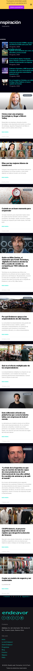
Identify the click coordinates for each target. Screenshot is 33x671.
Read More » (5, 132)
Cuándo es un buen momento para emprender (16, 209)
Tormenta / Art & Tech (23, 665)
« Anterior (6, 596)
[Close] (31, 4)
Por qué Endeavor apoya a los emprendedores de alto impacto (15, 318)
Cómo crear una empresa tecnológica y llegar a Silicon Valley (14, 116)
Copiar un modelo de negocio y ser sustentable (16, 579)
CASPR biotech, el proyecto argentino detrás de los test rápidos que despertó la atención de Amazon (16, 532)
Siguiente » (26, 596)
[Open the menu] (4, 49)
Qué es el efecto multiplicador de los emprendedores (16, 367)
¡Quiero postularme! (16, 7)
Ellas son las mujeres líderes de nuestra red (15, 164)
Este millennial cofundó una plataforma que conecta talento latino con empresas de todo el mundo (15, 416)
